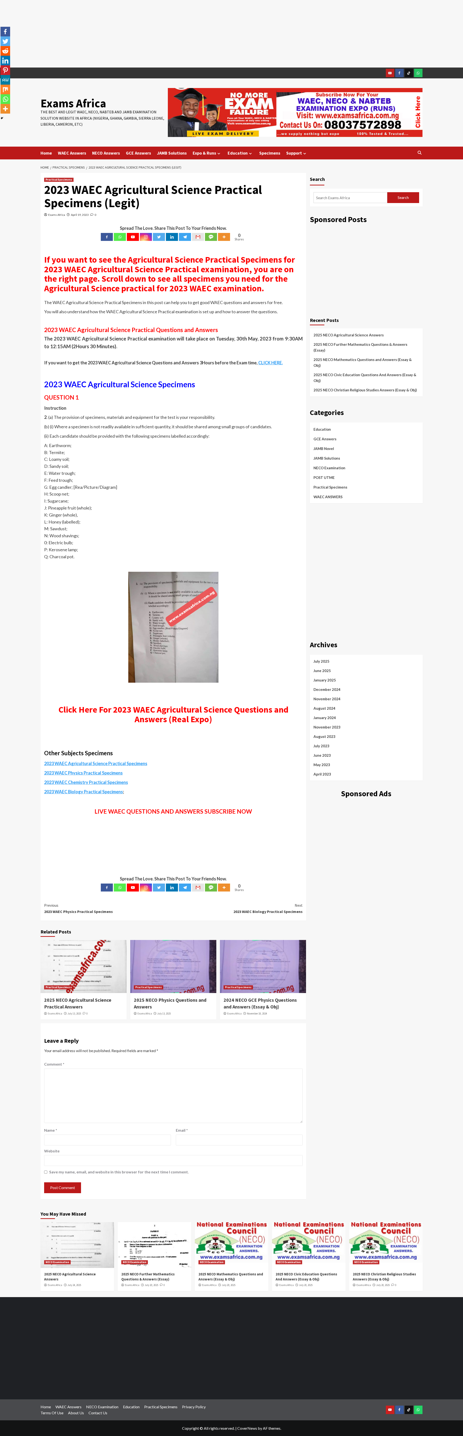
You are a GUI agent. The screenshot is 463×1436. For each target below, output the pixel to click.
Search (317, 179)
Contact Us (98, 1412)
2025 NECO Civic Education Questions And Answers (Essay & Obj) (364, 378)
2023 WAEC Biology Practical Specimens (268, 908)
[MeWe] (5, 80)
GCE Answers (138, 153)
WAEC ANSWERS (327, 497)
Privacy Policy (194, 1406)
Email (182, 1130)
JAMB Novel (323, 448)
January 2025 (324, 680)
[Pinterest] (5, 70)
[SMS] (211, 237)
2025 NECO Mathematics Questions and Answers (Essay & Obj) (362, 362)
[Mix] (5, 89)
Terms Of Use (52, 1412)
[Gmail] (198, 237)
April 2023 (322, 774)
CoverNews (247, 1428)
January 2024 (324, 717)
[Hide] (2, 118)
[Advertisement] (231, 34)
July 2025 (321, 661)
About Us (76, 1412)
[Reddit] (5, 51)
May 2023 (321, 764)
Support (294, 153)
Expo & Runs (204, 153)
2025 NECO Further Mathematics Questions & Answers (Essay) (360, 347)
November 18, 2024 (257, 1013)
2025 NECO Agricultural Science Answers (348, 335)
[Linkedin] (172, 237)
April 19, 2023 (80, 215)
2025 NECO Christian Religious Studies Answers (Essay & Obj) (365, 390)
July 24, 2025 (74, 1285)
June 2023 (322, 755)
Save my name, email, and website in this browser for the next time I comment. (119, 1172)
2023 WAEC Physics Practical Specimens (78, 908)
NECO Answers (106, 153)
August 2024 (324, 708)
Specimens (269, 153)
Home (46, 153)
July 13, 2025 (74, 1013)
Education (238, 153)
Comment (54, 1064)
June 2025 (322, 670)
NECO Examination (329, 468)
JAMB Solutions (172, 153)
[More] (224, 237)
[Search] (420, 153)
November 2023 (326, 727)
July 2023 (321, 746)
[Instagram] (146, 237)
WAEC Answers (72, 153)
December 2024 (326, 689)
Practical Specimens (59, 179)
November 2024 (326, 699)
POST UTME (324, 477)
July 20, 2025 (151, 1285)
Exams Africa (73, 103)
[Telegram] (185, 237)
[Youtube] (133, 237)
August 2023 (324, 736)
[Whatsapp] (120, 237)
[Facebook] (107, 237)
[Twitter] (159, 237)
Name (50, 1130)
